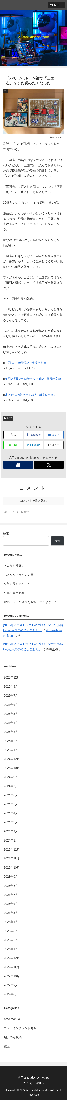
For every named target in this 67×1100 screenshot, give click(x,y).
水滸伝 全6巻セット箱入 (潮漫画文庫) (30, 394)
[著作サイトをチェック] (18, 465)
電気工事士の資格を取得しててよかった (30, 602)
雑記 (9, 418)
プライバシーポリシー (33, 1083)
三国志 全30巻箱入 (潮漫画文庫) (26, 362)
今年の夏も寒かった (17, 583)
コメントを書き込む (33, 500)
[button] (54, 445)
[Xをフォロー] (49, 465)
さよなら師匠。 (14, 565)
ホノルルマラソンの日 (19, 574)
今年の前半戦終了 (16, 593)
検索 (6, 533)
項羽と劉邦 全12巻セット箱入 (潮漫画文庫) (33, 378)
